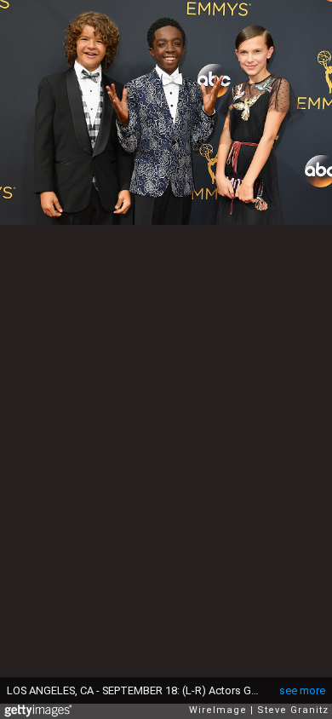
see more (302, 690)
